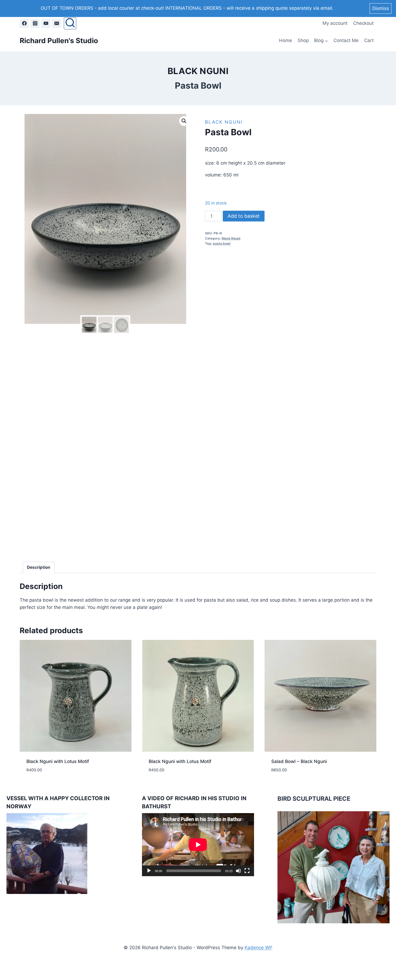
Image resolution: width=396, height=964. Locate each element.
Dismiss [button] (380, 8)
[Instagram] (35, 23)
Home (285, 40)
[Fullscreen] (247, 870)
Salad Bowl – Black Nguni (299, 761)
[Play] (149, 870)
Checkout (363, 23)
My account (335, 23)
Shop (303, 40)
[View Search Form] (70, 23)
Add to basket (244, 216)
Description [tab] (38, 567)
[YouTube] (45, 23)
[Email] (56, 23)
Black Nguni (198, 71)
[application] (198, 844)
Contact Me (346, 40)
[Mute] (238, 870)
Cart (369, 40)
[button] (184, 121)
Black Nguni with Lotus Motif (57, 761)
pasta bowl (221, 243)
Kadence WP (258, 947)
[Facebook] (24, 23)
